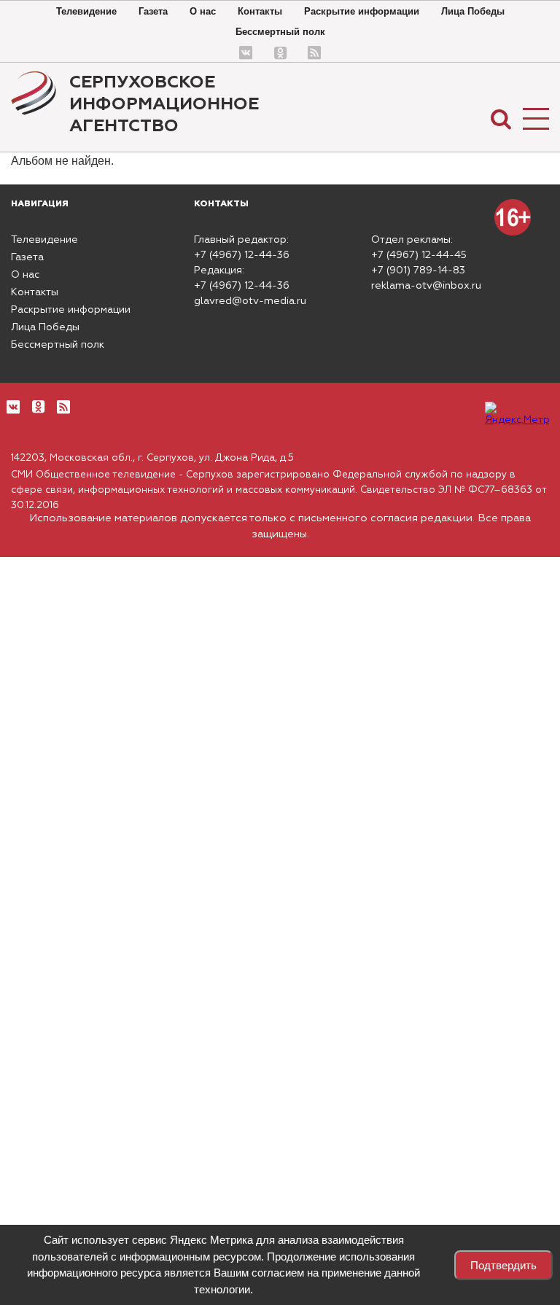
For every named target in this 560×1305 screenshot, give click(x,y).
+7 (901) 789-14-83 (418, 270)
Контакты (260, 11)
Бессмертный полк (280, 31)
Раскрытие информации (361, 11)
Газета (153, 11)
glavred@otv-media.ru (250, 301)
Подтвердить (503, 1265)
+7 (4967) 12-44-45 (419, 255)
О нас (203, 11)
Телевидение (86, 11)
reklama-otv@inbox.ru (426, 286)
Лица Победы (473, 11)
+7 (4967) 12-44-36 (241, 255)
